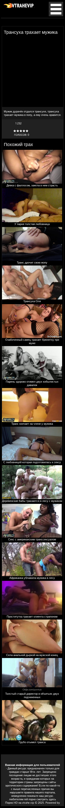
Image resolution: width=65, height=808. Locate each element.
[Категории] (56, 15)
